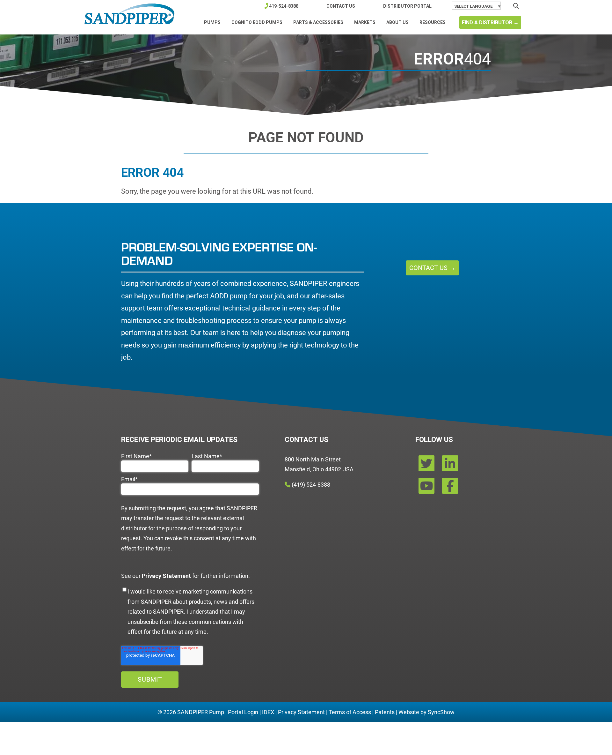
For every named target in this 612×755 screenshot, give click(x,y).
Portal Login (243, 712)
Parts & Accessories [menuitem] (318, 22)
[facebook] (450, 488)
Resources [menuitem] (432, 22)
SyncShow (441, 712)
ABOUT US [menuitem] (397, 22)
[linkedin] (450, 465)
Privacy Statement (301, 712)
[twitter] (427, 465)
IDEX (268, 712)
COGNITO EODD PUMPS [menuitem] (256, 22)
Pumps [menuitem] (212, 22)
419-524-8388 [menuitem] (283, 6)
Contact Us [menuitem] (340, 6)
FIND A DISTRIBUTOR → (490, 22)
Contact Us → (432, 268)
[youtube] (427, 488)
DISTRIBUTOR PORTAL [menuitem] (407, 6)
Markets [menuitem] (364, 22)
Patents (385, 712)
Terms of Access (350, 712)
